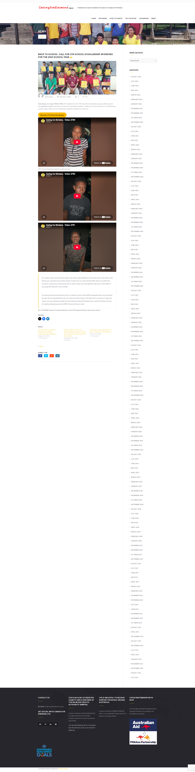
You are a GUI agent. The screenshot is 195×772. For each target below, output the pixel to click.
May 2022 (134, 304)
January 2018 (136, 541)
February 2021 (136, 372)
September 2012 (137, 668)
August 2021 (136, 345)
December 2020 (137, 381)
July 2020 (134, 404)
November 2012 (137, 664)
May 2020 (134, 413)
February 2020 (136, 427)
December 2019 (137, 436)
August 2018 (136, 509)
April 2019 (135, 472)
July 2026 (134, 81)
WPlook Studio (63, 768)
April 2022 (135, 309)
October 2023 (136, 227)
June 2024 (135, 190)
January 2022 (136, 322)
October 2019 (136, 445)
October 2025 (136, 117)
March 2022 (135, 313)
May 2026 (134, 90)
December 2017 (137, 545)
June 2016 (135, 609)
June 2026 (135, 86)
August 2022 (136, 290)
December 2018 (137, 491)
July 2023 (134, 240)
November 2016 (137, 600)
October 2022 (136, 281)
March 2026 (135, 95)
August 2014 (136, 641)
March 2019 (135, 477)
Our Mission (144, 18)
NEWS (153, 18)
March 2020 (135, 422)
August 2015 (136, 627)
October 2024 (136, 172)
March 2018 (135, 532)
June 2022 (135, 300)
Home (42, 36)
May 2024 (134, 195)
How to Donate (116, 18)
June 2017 (135, 573)
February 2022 (136, 318)
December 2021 (137, 327)
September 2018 (137, 504)
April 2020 (135, 418)
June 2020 (135, 409)
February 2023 (136, 263)
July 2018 (134, 513)
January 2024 (136, 213)
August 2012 (136, 673)
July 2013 (134, 650)
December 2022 (137, 272)
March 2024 (135, 204)
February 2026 (136, 99)
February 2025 (136, 154)
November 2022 (137, 277)
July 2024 (134, 186)
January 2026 (136, 104)
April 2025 (135, 145)
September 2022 (137, 286)
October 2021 (136, 336)
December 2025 (137, 108)
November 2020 (137, 386)
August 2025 (136, 127)
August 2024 (136, 181)
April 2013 (135, 654)
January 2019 (136, 486)
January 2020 (136, 431)
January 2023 (136, 268)
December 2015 (137, 613)
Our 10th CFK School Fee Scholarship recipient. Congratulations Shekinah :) (47, 332)
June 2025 (135, 136)
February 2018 (136, 536)
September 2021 (137, 340)
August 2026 (136, 76)
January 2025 (136, 158)
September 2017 (137, 559)
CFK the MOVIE (130, 18)
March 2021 (135, 368)
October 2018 (136, 500)
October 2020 (136, 391)
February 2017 (136, 591)
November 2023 (137, 222)
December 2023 (137, 218)
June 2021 (135, 354)
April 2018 (135, 527)
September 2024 (137, 177)
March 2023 (135, 259)
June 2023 (135, 245)
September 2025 (137, 122)
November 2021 (137, 331)
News (41, 346)
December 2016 (137, 595)
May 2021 (134, 359)
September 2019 (137, 450)
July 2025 (134, 131)
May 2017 (134, 577)
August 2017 (136, 563)
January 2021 (136, 377)
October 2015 (136, 623)
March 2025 (135, 149)
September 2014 (137, 636)
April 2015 (135, 632)
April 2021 (135, 363)
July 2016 (134, 604)
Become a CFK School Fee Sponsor (52, 115)
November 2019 (137, 441)
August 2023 (136, 236)
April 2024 (135, 199)
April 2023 (135, 254)
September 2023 (137, 231)
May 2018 (134, 522)
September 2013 (137, 645)
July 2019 (134, 459)
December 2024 (137, 163)
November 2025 (137, 113)
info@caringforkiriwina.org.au (54, 706)
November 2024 (137, 168)
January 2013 (136, 659)
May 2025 (134, 140)
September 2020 (137, 395)
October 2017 (136, 554)
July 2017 (134, 568)
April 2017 (135, 582)
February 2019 (136, 482)
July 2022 (134, 295)
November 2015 (137, 618)
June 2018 (135, 518)
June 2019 (135, 463)
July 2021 (134, 350)
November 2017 (137, 550)
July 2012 (134, 677)
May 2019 (134, 468)
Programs (103, 18)
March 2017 (135, 586)
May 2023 (134, 249)
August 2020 (136, 400)
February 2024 (136, 209)
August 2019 (136, 454)
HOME (93, 18)
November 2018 (137, 495)
